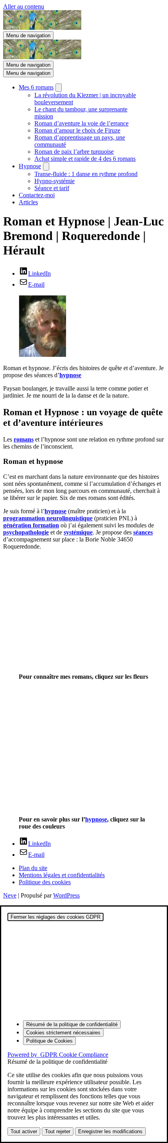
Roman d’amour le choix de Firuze (77, 130)
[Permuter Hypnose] (46, 166)
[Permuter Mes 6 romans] (58, 88)
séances (143, 532)
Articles (28, 202)
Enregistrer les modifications (110, 1131)
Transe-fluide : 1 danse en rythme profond (86, 174)
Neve (9, 895)
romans (24, 439)
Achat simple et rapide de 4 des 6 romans (85, 158)
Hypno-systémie (54, 181)
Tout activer (24, 1131)
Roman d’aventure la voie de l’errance (81, 123)
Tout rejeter (57, 1131)
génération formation (31, 525)
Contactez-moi (37, 195)
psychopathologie (26, 532)
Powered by (57, 1054)
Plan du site (33, 868)
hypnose (70, 375)
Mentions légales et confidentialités (62, 875)
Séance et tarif (51, 188)
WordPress (66, 895)
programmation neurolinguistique (48, 518)
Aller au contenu (23, 6)
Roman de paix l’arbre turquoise (74, 151)
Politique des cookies (45, 882)
